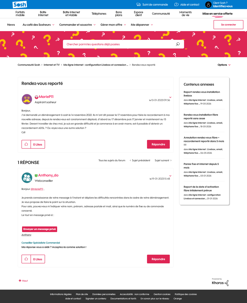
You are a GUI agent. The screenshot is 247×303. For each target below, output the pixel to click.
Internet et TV (52, 64)
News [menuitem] (11, 24)
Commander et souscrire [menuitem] (75, 24)
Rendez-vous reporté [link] (143, 64)
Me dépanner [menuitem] (140, 24)
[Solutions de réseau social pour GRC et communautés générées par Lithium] (220, 281)
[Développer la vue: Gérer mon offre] (125, 25)
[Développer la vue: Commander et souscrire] (94, 25)
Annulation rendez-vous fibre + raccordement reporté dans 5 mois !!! (204, 141)
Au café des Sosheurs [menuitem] (37, 24)
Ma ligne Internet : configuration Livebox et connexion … (95, 64)
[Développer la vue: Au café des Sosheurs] (53, 25)
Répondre (158, 144)
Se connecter (228, 24)
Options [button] (222, 64)
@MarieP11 (37, 189)
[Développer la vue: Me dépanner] (152, 25)
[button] (26, 144)
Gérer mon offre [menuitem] (111, 24)
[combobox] (123, 44)
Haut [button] (25, 280)
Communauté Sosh (29, 64)
